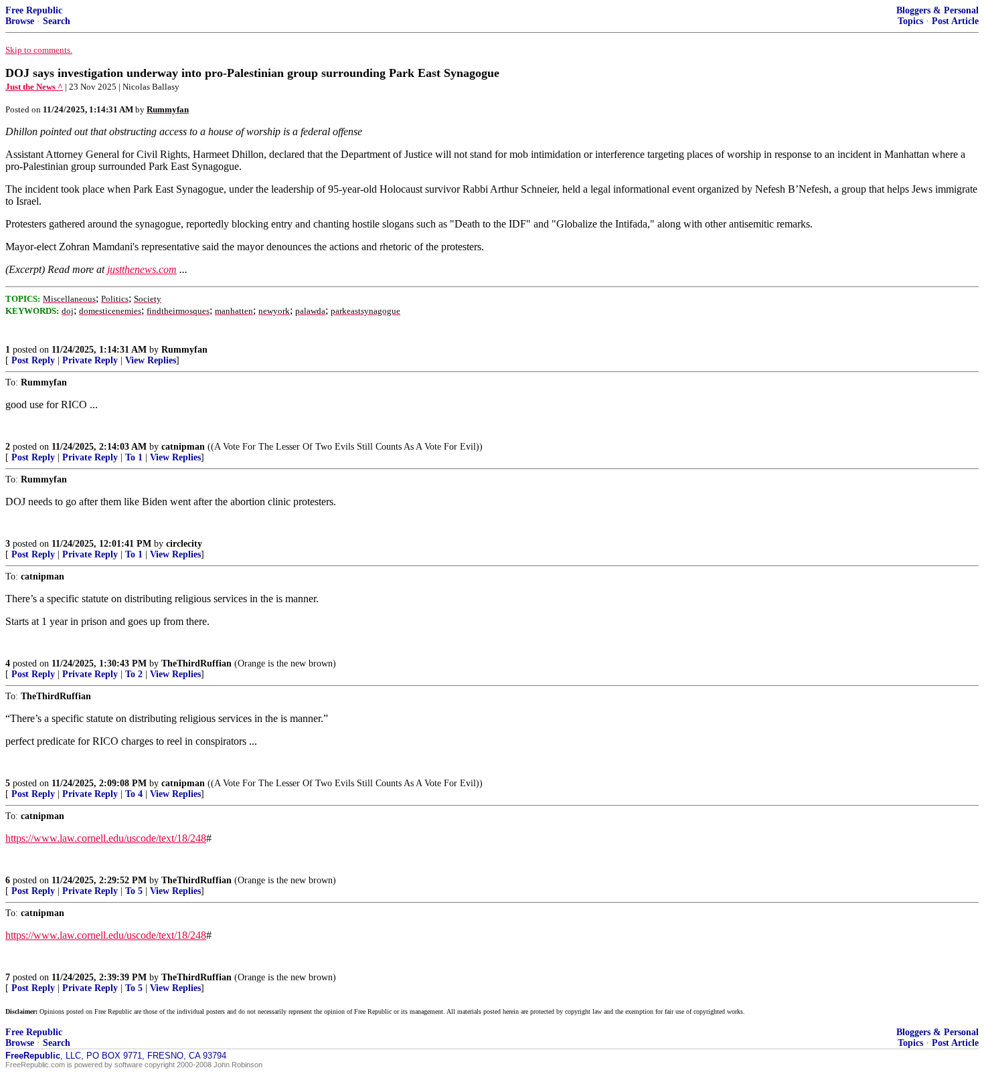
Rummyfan (184, 350)
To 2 (134, 674)
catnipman (183, 447)
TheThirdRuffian (196, 663)
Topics (910, 21)
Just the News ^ (34, 87)
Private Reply (90, 360)
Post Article (955, 21)
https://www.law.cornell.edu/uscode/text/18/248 (105, 838)
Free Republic (33, 10)
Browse (19, 21)
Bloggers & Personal (937, 10)
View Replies (150, 360)
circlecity (184, 544)
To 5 (134, 891)
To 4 (134, 794)
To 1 (134, 457)
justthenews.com (142, 269)
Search (56, 21)
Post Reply (33, 360)
